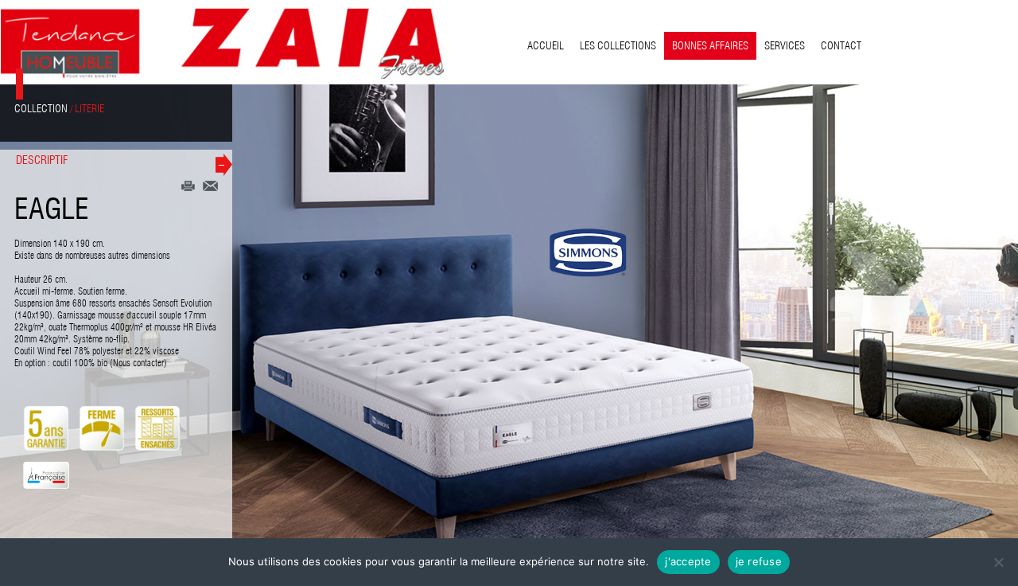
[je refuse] (998, 562)
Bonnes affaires (710, 45)
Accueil (545, 45)
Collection (41, 108)
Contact (841, 45)
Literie (89, 108)
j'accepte (688, 561)
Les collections (618, 45)
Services (784, 45)
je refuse (759, 561)
